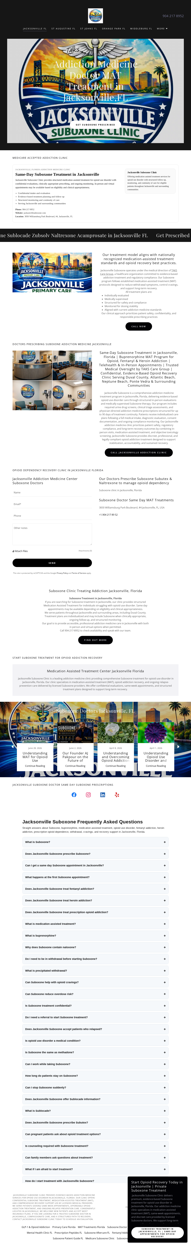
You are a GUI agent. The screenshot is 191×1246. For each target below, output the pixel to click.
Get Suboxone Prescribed (95, 124)
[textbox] (52, 492)
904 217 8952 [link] (173, 16)
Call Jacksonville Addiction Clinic (139, 452)
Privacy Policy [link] (62, 573)
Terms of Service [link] (79, 573)
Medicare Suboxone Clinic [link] (100, 1238)
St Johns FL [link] (88, 28)
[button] (162, 28)
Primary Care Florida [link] (64, 1227)
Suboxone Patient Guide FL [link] (68, 1238)
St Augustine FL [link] (63, 28)
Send (52, 563)
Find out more (95, 640)
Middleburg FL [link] (141, 28)
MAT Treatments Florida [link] (91, 1227)
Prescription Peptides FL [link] (68, 1232)
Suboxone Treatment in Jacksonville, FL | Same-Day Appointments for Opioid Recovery (157, 1233)
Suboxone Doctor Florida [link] (121, 1227)
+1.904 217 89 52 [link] (108, 514)
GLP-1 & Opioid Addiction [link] (36, 1227)
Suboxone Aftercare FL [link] (97, 1232)
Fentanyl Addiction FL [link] (124, 1232)
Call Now (138, 326)
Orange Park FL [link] (113, 28)
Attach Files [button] (21, 551)
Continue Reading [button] (35, 766)
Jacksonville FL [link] (35, 28)
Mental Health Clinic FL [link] (39, 1232)
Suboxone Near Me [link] (127, 1238)
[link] (95, 15)
